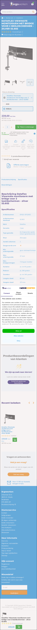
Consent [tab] (7, 293)
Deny (18, 341)
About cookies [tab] (18, 293)
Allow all (18, 331)
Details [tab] (30, 293)
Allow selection (18, 336)
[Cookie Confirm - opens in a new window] (27, 288)
